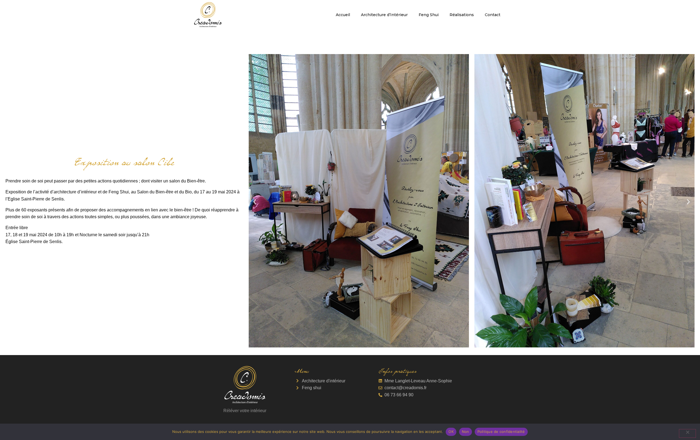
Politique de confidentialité (501, 431)
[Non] (687, 433)
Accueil (343, 14)
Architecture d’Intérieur (384, 14)
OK (451, 431)
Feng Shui (429, 14)
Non (465, 431)
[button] (254, 201)
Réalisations (462, 14)
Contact (492, 14)
